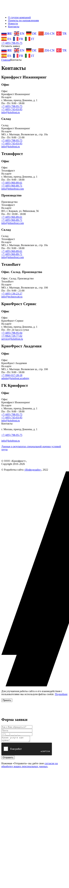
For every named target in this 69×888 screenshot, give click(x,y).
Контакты (13, 26)
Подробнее (61, 694)
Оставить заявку (10, 46)
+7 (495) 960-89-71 (11, 185)
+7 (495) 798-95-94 (11, 332)
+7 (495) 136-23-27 (11, 293)
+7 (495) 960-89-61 (11, 182)
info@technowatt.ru (11, 296)
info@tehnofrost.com (12, 188)
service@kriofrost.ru (12, 338)
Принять (7, 700)
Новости (13, 23)
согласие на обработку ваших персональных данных (29, 765)
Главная (5, 59)
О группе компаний (19, 17)
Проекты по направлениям (23, 20)
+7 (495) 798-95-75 (11, 43)
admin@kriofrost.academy (15, 378)
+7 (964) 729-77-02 (11, 335)
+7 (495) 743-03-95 (11, 109)
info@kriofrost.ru (10, 112)
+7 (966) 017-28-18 (11, 375)
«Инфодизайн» (32, 469)
